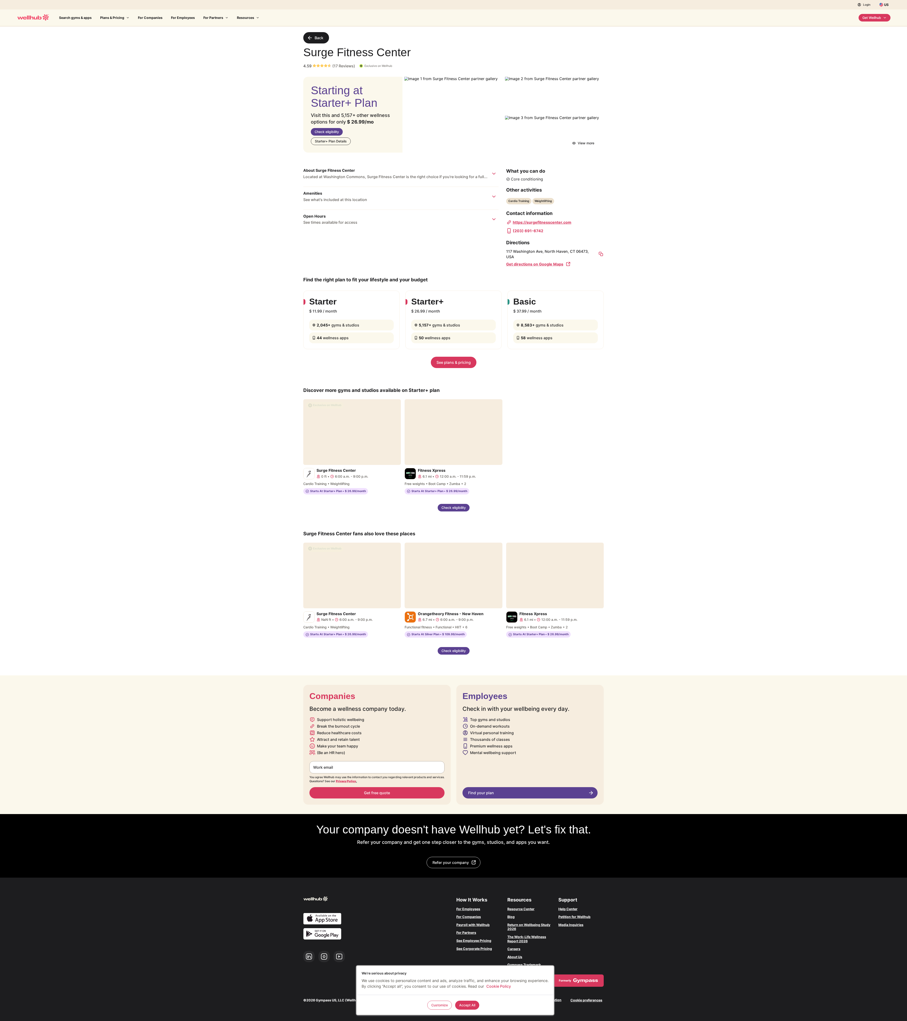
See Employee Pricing (473, 941)
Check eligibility (327, 132)
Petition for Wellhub (574, 917)
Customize (439, 1005)
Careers (513, 949)
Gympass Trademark (524, 965)
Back (319, 37)
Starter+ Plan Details (331, 141)
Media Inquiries (570, 925)
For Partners (213, 18)
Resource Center (521, 909)
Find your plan (481, 792)
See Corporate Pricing (474, 949)
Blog (511, 917)
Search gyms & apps (75, 18)
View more (586, 143)
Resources (245, 18)
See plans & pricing (453, 362)
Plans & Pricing (112, 18)
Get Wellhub (871, 18)
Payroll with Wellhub (473, 925)
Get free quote (377, 792)
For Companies (150, 18)
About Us (514, 957)
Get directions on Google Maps (534, 264)
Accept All (467, 1005)
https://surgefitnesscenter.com (542, 222)
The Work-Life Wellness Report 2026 (526, 939)
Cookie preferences (586, 1000)
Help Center (568, 909)
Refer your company (450, 862)
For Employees (183, 18)
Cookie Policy (498, 986)
